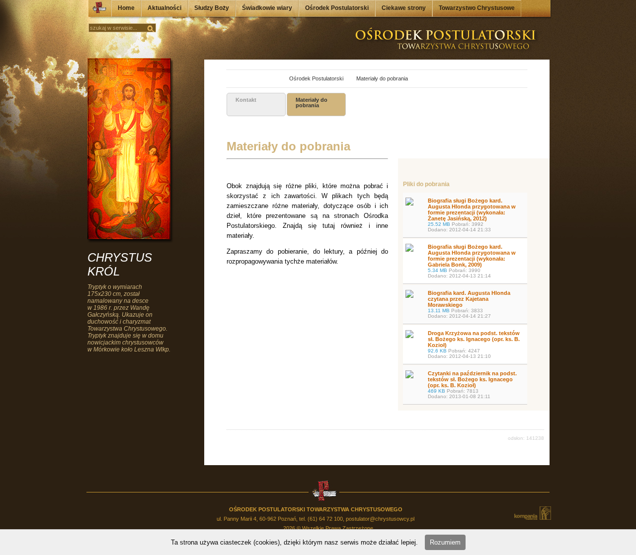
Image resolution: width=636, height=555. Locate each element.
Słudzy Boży (211, 7)
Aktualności (164, 7)
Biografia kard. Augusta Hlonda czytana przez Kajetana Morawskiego (469, 304)
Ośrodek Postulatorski (337, 7)
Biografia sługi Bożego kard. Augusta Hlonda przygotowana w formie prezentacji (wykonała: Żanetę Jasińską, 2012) (472, 215)
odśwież (257, 79)
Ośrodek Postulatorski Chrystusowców (96, 10)
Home (126, 7)
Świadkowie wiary (267, 7)
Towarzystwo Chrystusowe (477, 7)
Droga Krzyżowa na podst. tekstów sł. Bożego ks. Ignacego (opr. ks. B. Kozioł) (474, 344)
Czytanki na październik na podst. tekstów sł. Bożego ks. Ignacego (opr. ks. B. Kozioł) (472, 384)
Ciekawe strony (404, 7)
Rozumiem (445, 542)
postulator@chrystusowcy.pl (380, 519)
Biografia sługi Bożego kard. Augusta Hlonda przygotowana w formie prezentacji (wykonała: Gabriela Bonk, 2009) (472, 261)
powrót (236, 79)
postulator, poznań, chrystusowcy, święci (271, 79)
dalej (246, 79)
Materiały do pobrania (376, 78)
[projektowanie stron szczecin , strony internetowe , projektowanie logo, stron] (532, 513)
